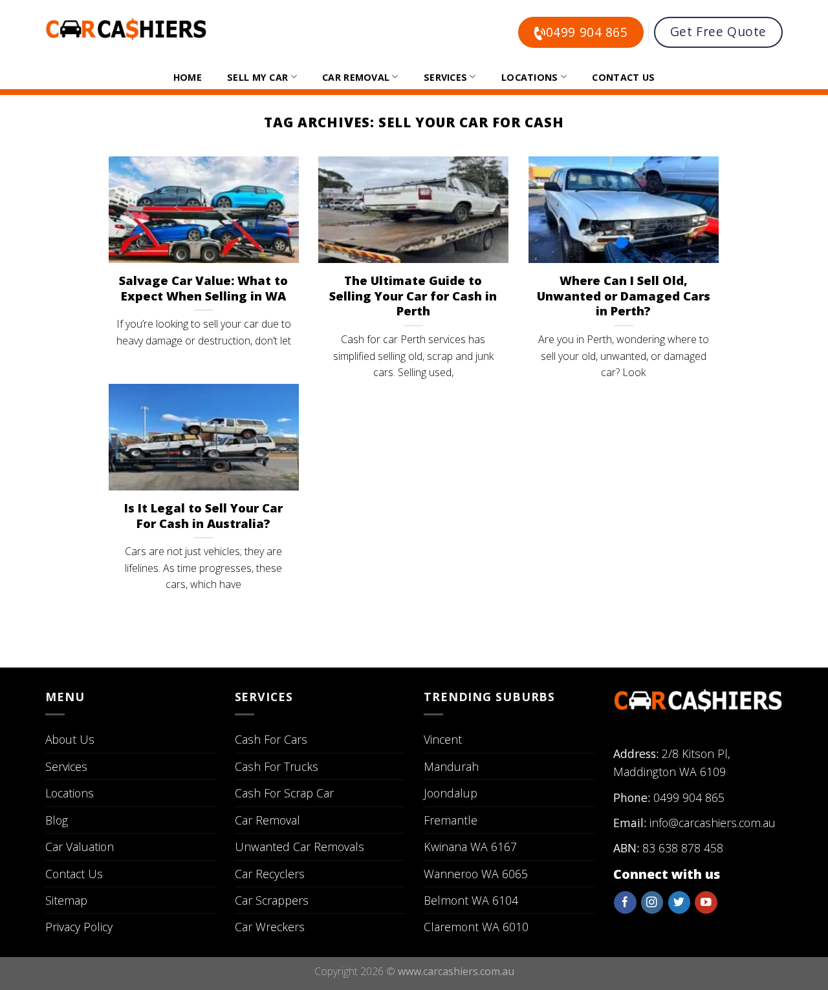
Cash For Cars (271, 739)
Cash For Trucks (276, 766)
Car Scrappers (272, 900)
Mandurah (451, 766)
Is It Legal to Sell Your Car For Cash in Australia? (203, 515)
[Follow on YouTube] (706, 902)
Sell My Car (257, 77)
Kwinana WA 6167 (470, 846)
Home (187, 77)
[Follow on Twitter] (679, 902)
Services (445, 77)
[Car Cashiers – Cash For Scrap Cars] (126, 29)
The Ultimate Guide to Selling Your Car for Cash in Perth (413, 296)
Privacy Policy (79, 926)
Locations (529, 77)
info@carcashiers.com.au (712, 822)
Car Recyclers (270, 873)
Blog (56, 820)
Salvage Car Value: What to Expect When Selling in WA (203, 288)
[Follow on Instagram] (652, 902)
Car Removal (355, 77)
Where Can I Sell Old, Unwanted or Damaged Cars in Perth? (623, 296)
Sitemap (66, 900)
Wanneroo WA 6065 (476, 873)
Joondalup (450, 793)
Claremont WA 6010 (476, 926)
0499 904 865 (688, 797)
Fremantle (450, 820)
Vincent (443, 739)
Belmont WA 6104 (471, 900)
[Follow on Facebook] (625, 902)
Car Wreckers (270, 926)
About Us (69, 739)
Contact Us (623, 77)
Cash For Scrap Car (284, 793)
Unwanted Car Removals (299, 846)
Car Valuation (79, 846)
